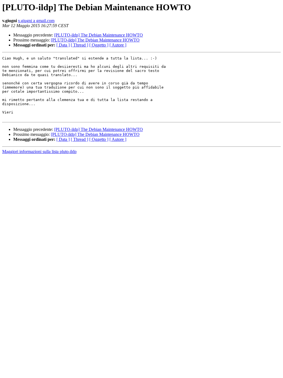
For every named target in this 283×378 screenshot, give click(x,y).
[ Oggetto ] (98, 45)
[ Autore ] (117, 45)
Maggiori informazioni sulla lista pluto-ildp (39, 151)
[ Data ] (63, 45)
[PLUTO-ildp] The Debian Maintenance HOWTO (98, 35)
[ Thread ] (79, 45)
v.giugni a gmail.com (36, 20)
